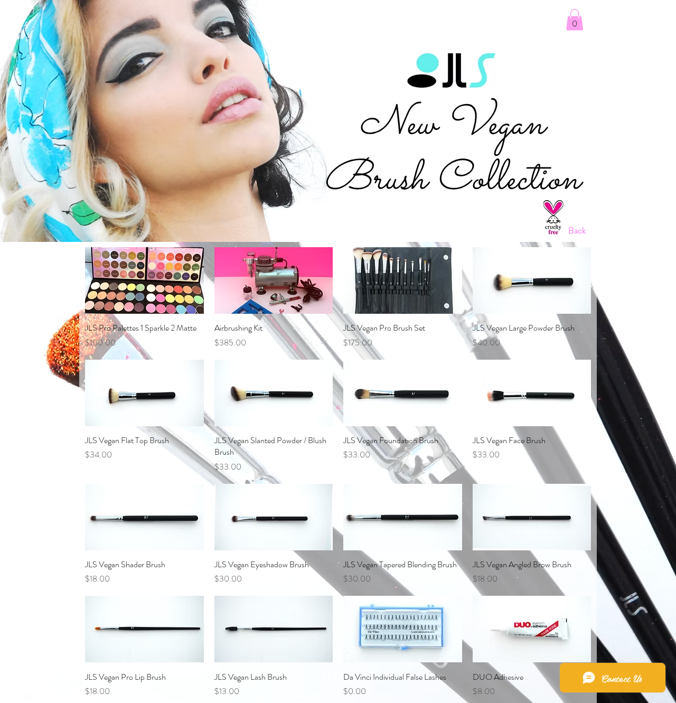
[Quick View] (144, 280)
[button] (575, 20)
